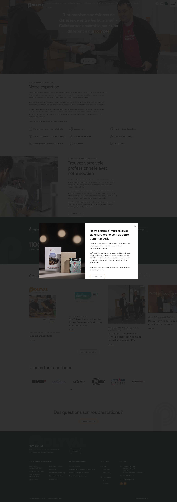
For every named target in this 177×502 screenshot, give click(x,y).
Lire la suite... (97, 276)
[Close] (135, 226)
